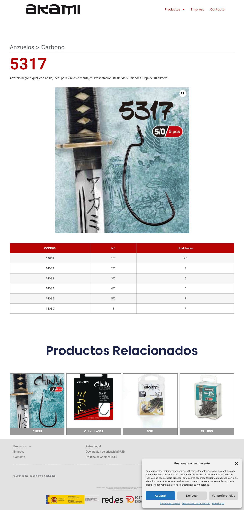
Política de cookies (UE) (101, 457)
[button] (236, 463)
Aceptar (160, 495)
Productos (172, 9)
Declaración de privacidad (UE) (105, 451)
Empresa (197, 9)
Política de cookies (170, 503)
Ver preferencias (223, 495)
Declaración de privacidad (196, 503)
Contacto (217, 9)
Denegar (192, 495)
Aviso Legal (218, 503)
